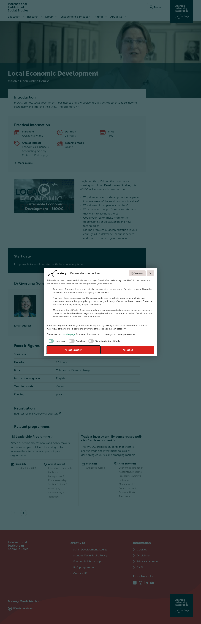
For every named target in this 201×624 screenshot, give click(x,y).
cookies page (68, 334)
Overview (138, 273)
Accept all (128, 350)
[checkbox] (56, 341)
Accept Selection (73, 350)
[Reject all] (150, 273)
